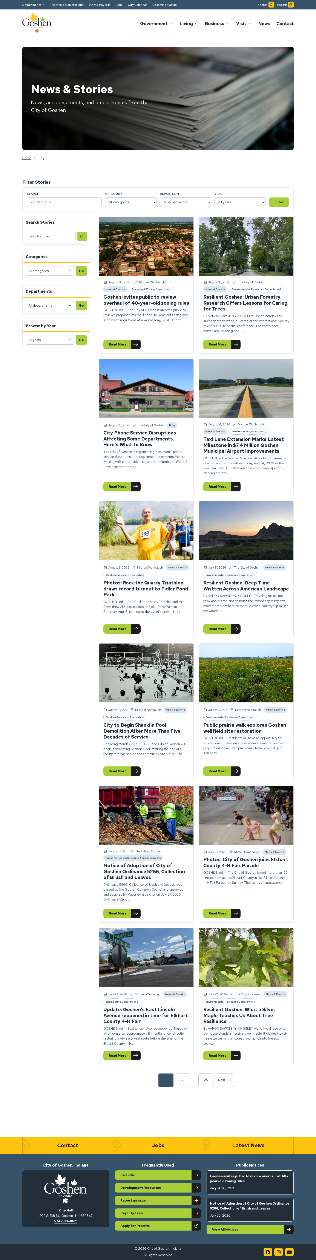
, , (65, 1216)
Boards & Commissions (67, 5)
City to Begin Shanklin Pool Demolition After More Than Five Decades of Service (142, 731)
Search (33, 194)
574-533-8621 (65, 1221)
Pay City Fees (131, 1213)
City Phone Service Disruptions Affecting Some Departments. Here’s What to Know (139, 439)
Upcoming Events (164, 5)
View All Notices (225, 1229)
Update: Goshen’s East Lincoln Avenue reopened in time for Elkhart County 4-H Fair (145, 1015)
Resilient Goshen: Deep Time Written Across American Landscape (246, 586)
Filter (279, 202)
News (264, 23)
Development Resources (140, 1188)
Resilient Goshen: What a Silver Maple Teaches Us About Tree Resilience (239, 1015)
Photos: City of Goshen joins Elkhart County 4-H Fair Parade (245, 862)
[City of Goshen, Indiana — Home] (37, 23)
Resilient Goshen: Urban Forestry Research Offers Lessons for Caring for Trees (245, 303)
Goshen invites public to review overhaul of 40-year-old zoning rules (146, 300)
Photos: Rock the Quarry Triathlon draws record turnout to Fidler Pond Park (145, 589)
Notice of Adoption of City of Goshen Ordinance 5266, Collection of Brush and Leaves (144, 871)
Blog (173, 426)
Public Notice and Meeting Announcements (133, 858)
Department (170, 194)
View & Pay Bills (99, 5)
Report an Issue (133, 1200)
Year (218, 194)
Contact (285, 23)
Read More (125, 345)
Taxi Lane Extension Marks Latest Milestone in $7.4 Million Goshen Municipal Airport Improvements (243, 445)
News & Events (115, 289)
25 (206, 1080)
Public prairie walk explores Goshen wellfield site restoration (244, 728)
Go (81, 271)
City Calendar (137, 5)
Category (113, 194)
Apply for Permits (149, 1225)
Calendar (127, 1175)
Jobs (119, 5)
